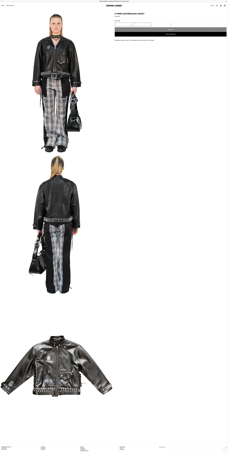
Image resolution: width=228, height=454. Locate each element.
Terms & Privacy (84, 450)
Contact (43, 449)
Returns (43, 448)
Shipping (43, 447)
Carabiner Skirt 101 (6, 447)
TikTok (121, 448)
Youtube (122, 449)
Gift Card (3, 449)
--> (226, 447)
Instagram (122, 447)
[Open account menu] (221, 5)
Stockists (83, 449)
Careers (82, 448)
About (82, 447)
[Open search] (217, 5)
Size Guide (117, 20)
